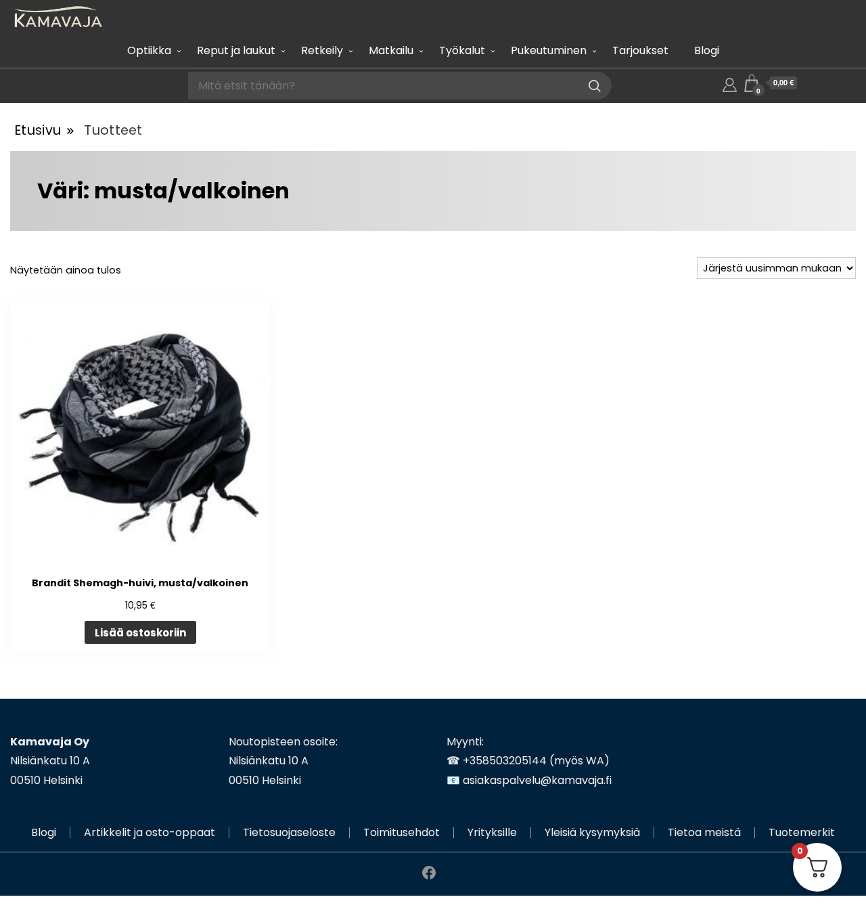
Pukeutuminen (549, 50)
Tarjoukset (640, 50)
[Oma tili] (730, 82)
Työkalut (462, 50)
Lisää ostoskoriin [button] (140, 633)
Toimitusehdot (401, 832)
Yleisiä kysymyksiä (592, 832)
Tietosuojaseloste (289, 832)
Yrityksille (492, 832)
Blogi (706, 50)
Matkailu (391, 50)
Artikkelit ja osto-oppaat (149, 832)
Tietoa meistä (704, 832)
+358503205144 (505, 760)
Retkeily (322, 50)
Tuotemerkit (802, 832)
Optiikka (149, 50)
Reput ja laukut (236, 50)
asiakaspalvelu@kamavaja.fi (537, 780)
